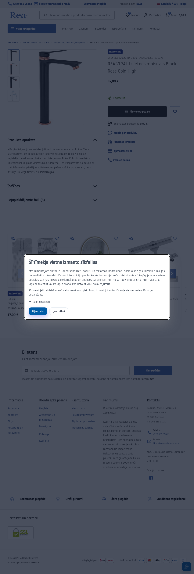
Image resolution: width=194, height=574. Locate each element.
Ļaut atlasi (59, 311)
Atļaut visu (38, 311)
